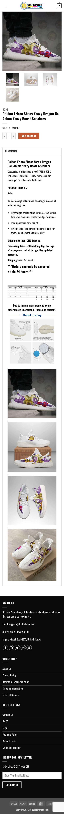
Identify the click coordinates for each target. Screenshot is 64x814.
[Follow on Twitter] (17, 647)
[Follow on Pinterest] (29, 647)
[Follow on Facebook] (5, 647)
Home (5, 109)
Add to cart (28, 136)
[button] (4, 6)
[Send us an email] (23, 647)
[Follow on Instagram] (11, 647)
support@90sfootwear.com (22, 624)
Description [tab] (11, 151)
